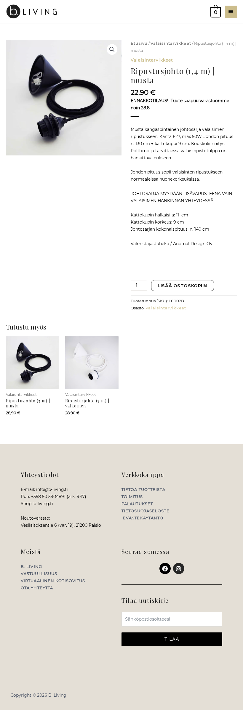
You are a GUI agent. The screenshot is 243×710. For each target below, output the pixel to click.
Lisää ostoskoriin (182, 285)
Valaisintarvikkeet (171, 43)
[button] (112, 49)
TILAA (172, 639)
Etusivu (139, 43)
